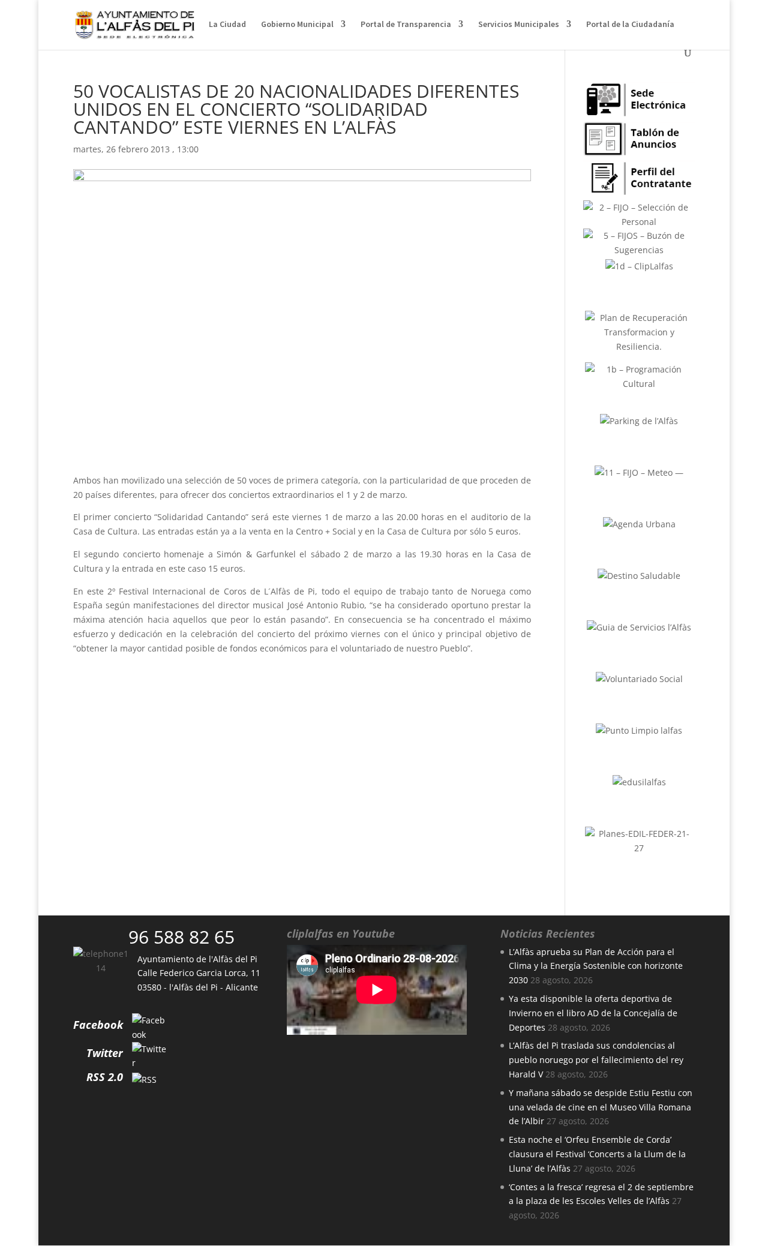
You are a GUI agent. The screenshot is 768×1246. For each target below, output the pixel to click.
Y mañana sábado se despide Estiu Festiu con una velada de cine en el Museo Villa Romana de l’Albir (600, 1107)
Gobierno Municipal (297, 24)
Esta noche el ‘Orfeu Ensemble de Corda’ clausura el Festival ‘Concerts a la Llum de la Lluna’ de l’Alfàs (597, 1154)
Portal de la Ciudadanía (630, 24)
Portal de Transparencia (406, 24)
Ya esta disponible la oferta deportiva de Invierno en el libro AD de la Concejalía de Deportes (593, 1013)
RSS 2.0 (104, 1077)
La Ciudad (227, 24)
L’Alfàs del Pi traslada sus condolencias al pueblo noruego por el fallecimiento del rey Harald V (596, 1060)
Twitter (104, 1053)
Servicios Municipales (518, 24)
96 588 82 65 (181, 936)
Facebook (98, 1024)
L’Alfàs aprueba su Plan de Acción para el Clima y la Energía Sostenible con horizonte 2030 (596, 966)
